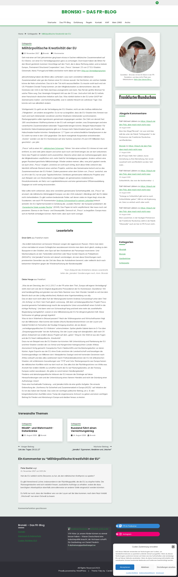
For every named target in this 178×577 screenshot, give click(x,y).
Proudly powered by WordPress (72, 571)
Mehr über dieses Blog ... (143, 79)
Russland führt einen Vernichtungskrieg (84, 429)
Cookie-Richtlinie (132, 573)
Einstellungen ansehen (165, 567)
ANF (107, 22)
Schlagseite (27, 43)
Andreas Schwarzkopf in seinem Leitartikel (74, 200)
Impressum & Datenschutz (29, 536)
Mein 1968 (117, 22)
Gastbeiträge (124, 258)
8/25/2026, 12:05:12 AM (99, 529)
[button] (173, 547)
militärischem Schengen (54, 148)
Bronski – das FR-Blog (89, 12)
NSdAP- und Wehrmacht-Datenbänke (37, 429)
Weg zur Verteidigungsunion (93, 70)
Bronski (46, 53)
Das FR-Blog (65, 22)
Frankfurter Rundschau (79, 529)
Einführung (78, 22)
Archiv (127, 22)
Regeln (89, 22)
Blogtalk (122, 249)
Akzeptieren (125, 567)
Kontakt (98, 22)
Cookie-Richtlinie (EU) (27, 540)
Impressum (160, 573)
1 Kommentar (58, 53)
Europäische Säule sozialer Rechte (37, 207)
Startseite (52, 22)
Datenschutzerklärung (147, 573)
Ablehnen (145, 567)
